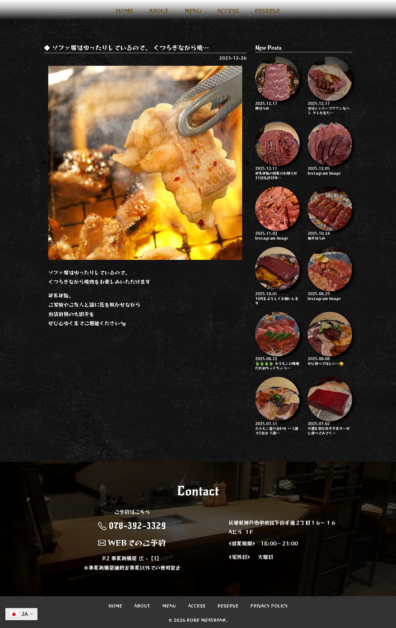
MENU (193, 11)
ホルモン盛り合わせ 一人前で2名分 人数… (276, 428)
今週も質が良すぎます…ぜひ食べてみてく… (329, 428)
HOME (124, 11)
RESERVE (267, 11)
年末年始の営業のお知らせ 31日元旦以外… (276, 172)
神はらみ (266, 106)
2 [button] (149, 257)
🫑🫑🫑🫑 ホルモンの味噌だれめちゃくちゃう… (277, 363)
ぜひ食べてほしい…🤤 (326, 361)
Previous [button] (44, 162)
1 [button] (141, 257)
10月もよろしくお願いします (276, 298)
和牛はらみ (319, 235)
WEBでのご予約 (137, 542)
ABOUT (159, 11)
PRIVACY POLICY (269, 605)
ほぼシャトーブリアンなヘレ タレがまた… (329, 108)
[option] (145, 163)
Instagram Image (324, 170)
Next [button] (246, 162)
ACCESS (228, 11)
